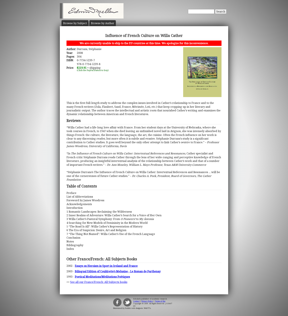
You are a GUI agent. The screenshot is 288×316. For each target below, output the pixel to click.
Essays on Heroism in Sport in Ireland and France (106, 266)
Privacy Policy (147, 301)
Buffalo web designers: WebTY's (138, 308)
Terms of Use (160, 301)
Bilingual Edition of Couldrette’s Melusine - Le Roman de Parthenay (118, 271)
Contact (136, 301)
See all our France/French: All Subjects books (98, 282)
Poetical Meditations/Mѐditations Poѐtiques (102, 276)
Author (102, 23)
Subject (75, 23)
